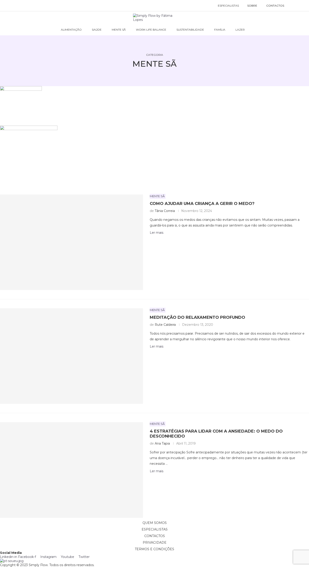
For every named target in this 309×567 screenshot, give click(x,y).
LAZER (240, 29)
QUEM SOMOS (155, 522)
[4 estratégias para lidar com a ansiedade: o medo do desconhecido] (71, 470)
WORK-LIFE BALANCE (151, 29)
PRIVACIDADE (154, 542)
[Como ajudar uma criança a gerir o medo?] (71, 242)
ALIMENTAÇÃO (71, 29)
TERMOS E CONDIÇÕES (154, 549)
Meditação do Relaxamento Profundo (197, 317)
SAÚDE (97, 29)
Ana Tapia (162, 443)
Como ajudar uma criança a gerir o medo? (202, 203)
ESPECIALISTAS (228, 5)
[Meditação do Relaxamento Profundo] (71, 356)
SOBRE (252, 5)
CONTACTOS (275, 5)
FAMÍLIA (219, 29)
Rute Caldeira (165, 325)
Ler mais (156, 233)
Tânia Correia (165, 211)
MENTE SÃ (119, 29)
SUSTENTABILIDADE (190, 29)
